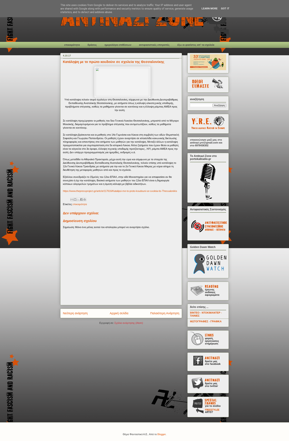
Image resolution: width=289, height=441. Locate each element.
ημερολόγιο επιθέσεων (118, 44)
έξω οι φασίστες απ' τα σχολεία (195, 44)
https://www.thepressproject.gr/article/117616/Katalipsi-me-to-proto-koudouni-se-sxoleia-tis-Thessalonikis (120, 191)
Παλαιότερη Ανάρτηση (164, 313)
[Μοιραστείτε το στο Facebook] (81, 199)
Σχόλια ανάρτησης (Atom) (128, 322)
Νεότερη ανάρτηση (75, 313)
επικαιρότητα (72, 44)
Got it (225, 8)
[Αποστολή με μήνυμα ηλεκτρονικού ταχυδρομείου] (72, 199)
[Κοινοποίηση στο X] (78, 199)
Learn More (210, 8)
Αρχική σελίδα (119, 313)
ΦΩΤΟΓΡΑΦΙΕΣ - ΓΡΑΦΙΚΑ (206, 321)
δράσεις (92, 44)
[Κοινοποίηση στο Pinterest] (84, 199)
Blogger (161, 434)
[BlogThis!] (75, 199)
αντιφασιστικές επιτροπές (154, 44)
